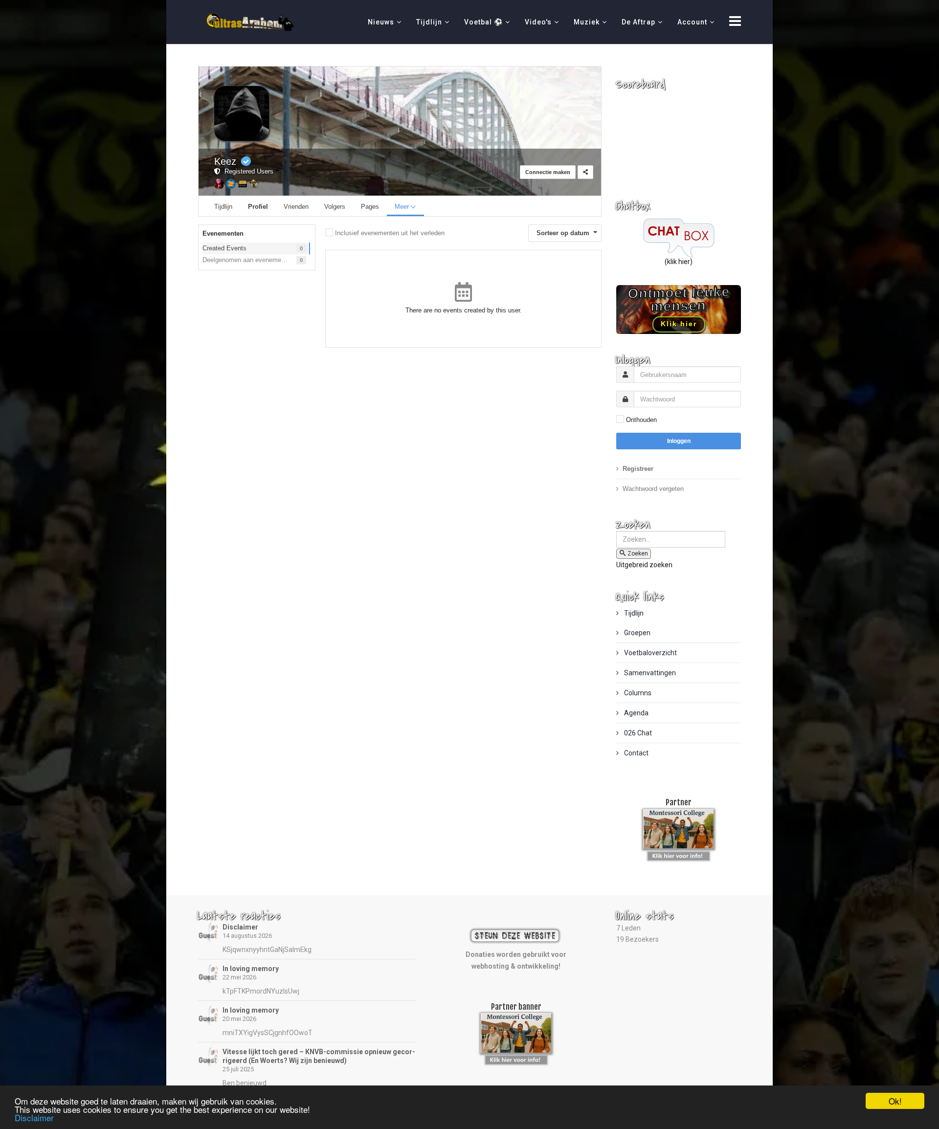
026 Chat (637, 733)
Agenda (635, 713)
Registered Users (247, 171)
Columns (637, 693)
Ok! (895, 1101)
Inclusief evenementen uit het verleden (390, 233)
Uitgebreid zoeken (644, 565)
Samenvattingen (649, 673)
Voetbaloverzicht (650, 653)
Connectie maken (547, 172)
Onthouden (641, 419)
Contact (635, 753)
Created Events (224, 248)
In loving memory (251, 969)
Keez (225, 161)
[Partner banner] (679, 854)
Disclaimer (240, 927)
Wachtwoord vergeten (653, 488)
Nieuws (381, 22)
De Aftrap (638, 22)
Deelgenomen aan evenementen (247, 260)
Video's (538, 22)
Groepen (636, 633)
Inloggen (679, 441)
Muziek (587, 22)
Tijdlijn (429, 22)
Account (692, 22)
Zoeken (637, 553)
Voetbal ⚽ (483, 22)
